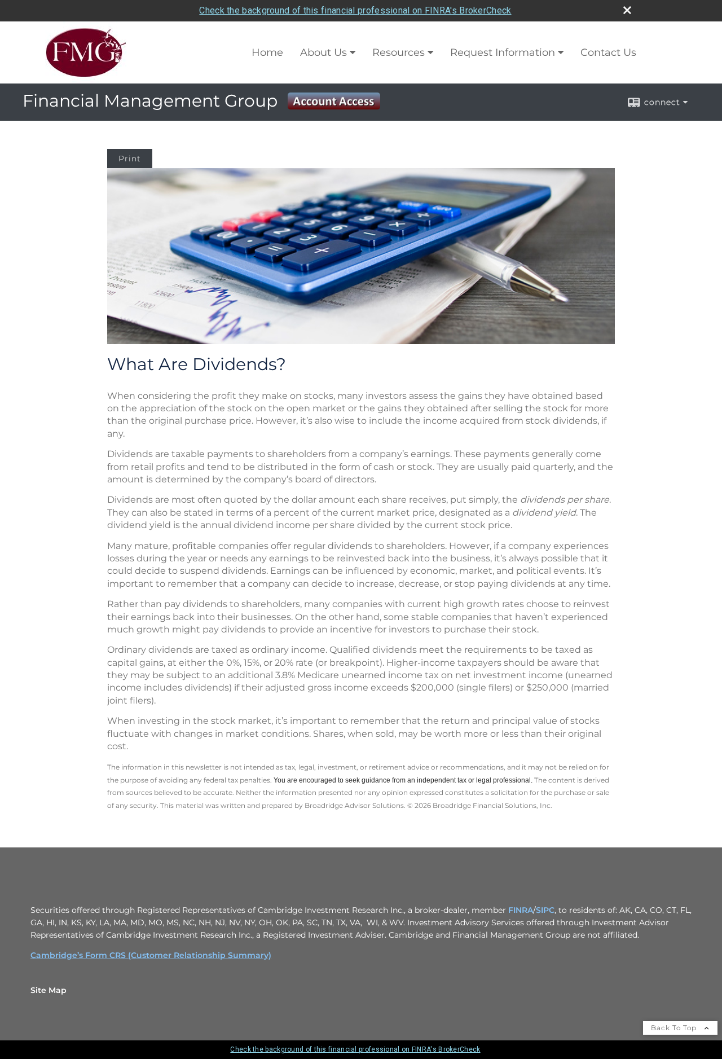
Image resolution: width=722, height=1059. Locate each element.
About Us (323, 52)
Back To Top (675, 1027)
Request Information (502, 52)
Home (267, 52)
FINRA (520, 910)
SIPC (545, 910)
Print (129, 158)
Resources (398, 52)
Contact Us (608, 52)
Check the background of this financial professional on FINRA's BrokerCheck (355, 10)
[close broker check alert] (627, 10)
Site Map (48, 990)
